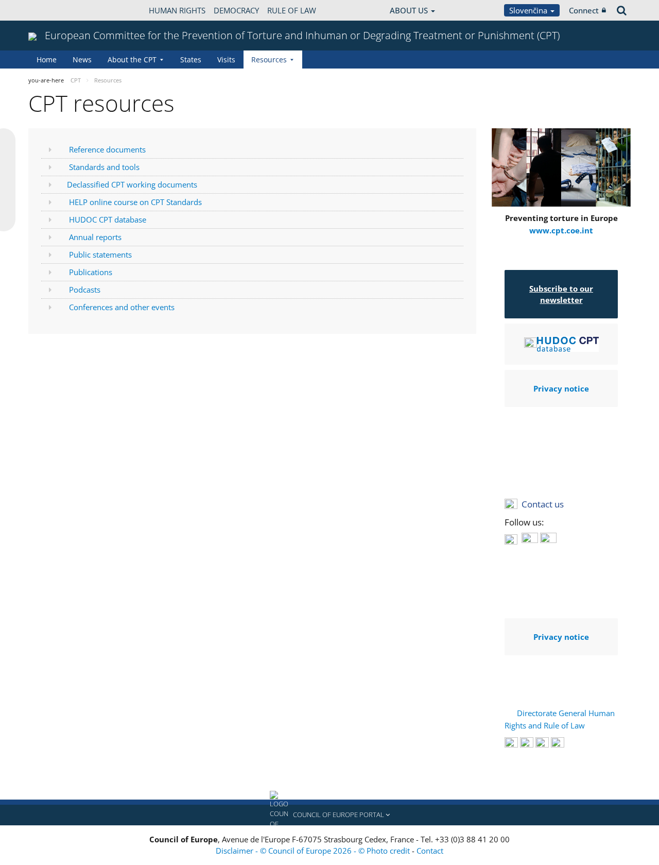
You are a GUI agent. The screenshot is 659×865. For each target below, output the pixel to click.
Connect (584, 10)
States (190, 59)
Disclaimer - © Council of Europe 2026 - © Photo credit (314, 850)
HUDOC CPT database (107, 219)
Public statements (100, 254)
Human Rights (177, 10)
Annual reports (95, 237)
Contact (430, 850)
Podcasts (84, 289)
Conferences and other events (122, 307)
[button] (329, 815)
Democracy (236, 10)
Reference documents (107, 149)
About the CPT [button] (132, 59)
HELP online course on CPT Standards (135, 202)
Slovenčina (529, 10)
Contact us (543, 504)
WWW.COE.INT (54, 10)
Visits (226, 59)
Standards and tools (104, 167)
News (82, 59)
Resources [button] (269, 59)
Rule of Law (291, 10)
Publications (90, 272)
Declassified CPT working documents (132, 184)
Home (47, 59)
